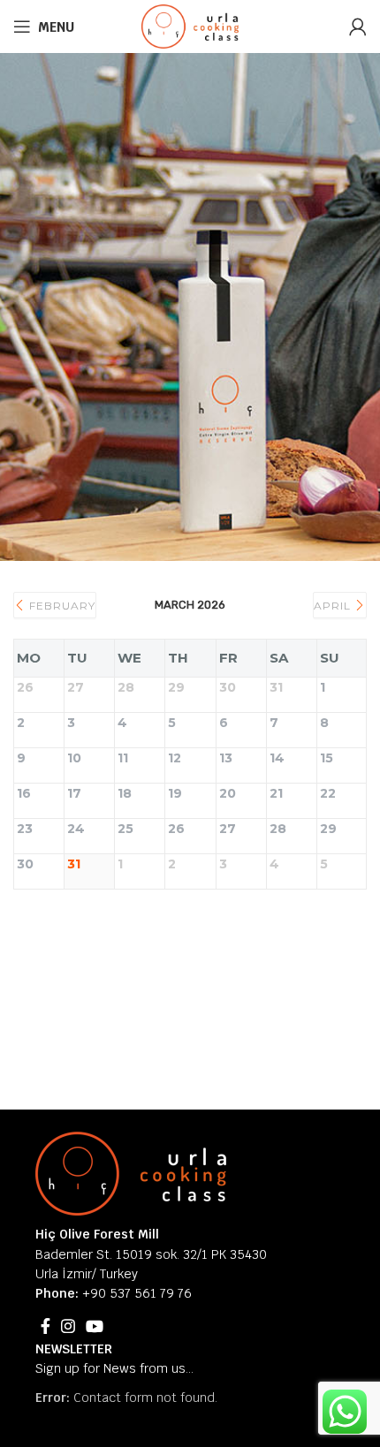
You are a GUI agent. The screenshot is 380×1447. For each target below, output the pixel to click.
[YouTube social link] (94, 1326)
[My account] (358, 26)
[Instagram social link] (68, 1326)
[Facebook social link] (45, 1326)
